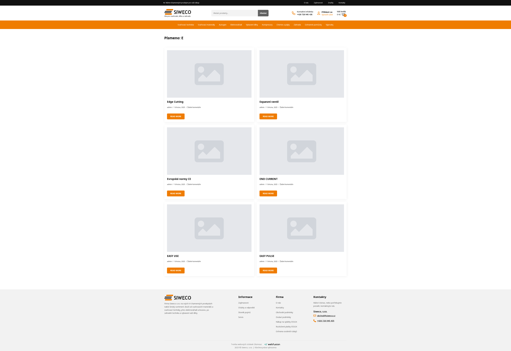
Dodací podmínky (283, 317)
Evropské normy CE (179, 179)
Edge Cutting (175, 101)
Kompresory (267, 24)
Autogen (222, 24)
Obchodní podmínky (284, 312)
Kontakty (342, 3)
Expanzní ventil (269, 101)
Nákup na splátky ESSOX (286, 322)
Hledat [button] (263, 13)
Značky (330, 3)
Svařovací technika (186, 24)
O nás (306, 3)
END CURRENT (268, 179)
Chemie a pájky (283, 24)
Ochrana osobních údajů (286, 331)
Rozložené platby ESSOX (286, 326)
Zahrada (297, 24)
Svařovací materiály (206, 24)
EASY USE (173, 256)
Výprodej (329, 24)
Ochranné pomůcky (313, 24)
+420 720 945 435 (304, 14)
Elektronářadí (236, 24)
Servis (240, 317)
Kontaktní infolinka (305, 11)
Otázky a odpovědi (246, 307)
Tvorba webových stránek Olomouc (246, 344)
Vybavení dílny (252, 24)
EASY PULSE (266, 256)
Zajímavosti (318, 3)
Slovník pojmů (244, 312)
